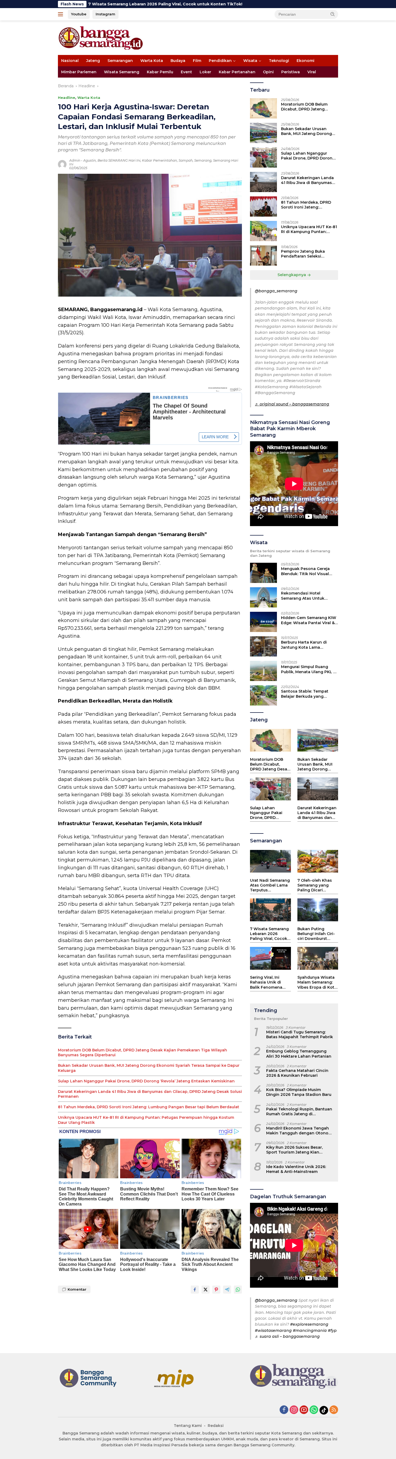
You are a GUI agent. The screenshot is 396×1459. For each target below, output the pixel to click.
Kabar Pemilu (160, 72)
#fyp (332, 1330)
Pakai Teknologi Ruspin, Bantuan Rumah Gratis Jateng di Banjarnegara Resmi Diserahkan (299, 1111)
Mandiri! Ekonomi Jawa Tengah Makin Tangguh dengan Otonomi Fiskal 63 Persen (299, 1131)
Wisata (250, 60)
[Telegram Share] (227, 1290)
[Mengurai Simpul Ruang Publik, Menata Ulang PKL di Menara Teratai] (263, 671)
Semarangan (120, 60)
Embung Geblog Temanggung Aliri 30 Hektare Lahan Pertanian (298, 1054)
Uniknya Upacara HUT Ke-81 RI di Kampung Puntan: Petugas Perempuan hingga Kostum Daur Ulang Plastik (146, 1120)
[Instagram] (294, 1410)
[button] (332, 14)
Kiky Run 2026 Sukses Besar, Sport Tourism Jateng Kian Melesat (294, 1150)
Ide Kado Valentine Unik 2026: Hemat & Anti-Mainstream (296, 1169)
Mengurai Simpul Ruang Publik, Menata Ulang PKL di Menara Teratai (309, 669)
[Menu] (61, 14)
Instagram (105, 14)
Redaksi (216, 1425)
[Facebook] (284, 1410)
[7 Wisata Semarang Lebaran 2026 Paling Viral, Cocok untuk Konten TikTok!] (270, 909)
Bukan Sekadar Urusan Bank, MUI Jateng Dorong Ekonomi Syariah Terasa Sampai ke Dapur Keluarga (148, 1068)
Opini (268, 72)
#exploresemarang (309, 1324)
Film (197, 60)
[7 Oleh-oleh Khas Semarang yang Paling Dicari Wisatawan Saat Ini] (317, 861)
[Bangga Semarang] (100, 37)
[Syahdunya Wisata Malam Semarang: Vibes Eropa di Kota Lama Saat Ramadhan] (317, 958)
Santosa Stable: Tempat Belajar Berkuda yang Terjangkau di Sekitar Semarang (304, 694)
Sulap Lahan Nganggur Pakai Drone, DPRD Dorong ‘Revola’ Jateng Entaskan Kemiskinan (146, 1081)
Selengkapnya (292, 275)
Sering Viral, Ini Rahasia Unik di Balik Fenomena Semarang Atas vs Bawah (268, 982)
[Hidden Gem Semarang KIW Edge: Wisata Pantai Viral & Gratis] (263, 622)
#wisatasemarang (273, 1330)
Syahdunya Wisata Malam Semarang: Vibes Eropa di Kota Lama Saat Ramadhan (317, 982)
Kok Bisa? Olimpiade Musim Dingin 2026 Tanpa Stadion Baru (298, 1092)
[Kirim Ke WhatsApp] (238, 1290)
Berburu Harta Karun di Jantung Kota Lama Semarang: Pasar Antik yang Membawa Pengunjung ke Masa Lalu (309, 645)
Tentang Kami (188, 1425)
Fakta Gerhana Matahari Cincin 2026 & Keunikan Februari (297, 1073)
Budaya (178, 60)
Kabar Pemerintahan (159, 160)
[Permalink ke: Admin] (62, 164)
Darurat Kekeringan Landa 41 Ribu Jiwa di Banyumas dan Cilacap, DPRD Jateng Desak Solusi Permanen (150, 1094)
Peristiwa (290, 72)
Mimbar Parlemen (78, 72)
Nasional (70, 60)
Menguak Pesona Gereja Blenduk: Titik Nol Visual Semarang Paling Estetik (305, 571)
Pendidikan (220, 60)
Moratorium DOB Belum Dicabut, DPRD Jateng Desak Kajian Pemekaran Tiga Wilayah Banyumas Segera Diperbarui (142, 1052)
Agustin (89, 160)
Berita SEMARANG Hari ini (119, 160)
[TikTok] (323, 1410)
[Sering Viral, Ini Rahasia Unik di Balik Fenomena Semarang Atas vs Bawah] (270, 958)
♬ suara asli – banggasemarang (287, 1336)
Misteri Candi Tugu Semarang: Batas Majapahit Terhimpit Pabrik (299, 1035)
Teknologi (279, 60)
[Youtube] (304, 1410)
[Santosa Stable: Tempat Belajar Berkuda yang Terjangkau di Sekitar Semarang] (263, 695)
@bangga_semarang (276, 291)
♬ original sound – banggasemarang (292, 404)
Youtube (78, 14)
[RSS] (333, 1410)
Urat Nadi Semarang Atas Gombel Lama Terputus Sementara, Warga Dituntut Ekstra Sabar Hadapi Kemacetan (270, 885)
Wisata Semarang (121, 72)
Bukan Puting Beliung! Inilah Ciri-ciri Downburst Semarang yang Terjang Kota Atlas (316, 934)
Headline (66, 97)
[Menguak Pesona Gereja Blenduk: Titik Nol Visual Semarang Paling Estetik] (263, 573)
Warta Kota (151, 60)
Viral (311, 72)
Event (186, 72)
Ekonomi (305, 60)
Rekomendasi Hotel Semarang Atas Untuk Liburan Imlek (302, 596)
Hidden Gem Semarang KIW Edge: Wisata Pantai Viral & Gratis (308, 620)
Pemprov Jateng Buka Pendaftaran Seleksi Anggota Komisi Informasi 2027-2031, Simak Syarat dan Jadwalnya (309, 254)
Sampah (186, 160)
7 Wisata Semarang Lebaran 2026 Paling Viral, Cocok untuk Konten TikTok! (269, 934)
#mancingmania (310, 1330)
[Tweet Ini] (206, 1290)
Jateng (93, 60)
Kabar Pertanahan (237, 72)
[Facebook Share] (195, 1290)
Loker (205, 72)
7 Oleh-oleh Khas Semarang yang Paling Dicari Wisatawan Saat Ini (316, 885)
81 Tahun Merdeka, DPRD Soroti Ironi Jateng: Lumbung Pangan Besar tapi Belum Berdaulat (148, 1106)
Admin (74, 160)
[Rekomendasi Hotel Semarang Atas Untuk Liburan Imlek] (263, 597)
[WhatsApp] (314, 1410)
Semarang (202, 160)
